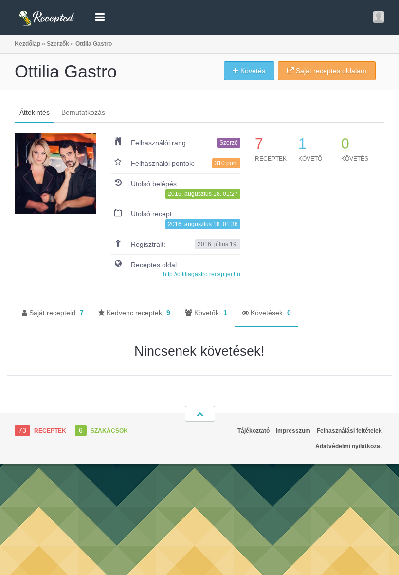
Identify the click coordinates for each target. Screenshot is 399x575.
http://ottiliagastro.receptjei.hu (201, 274)
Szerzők (58, 43)
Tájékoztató (253, 430)
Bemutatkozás (83, 112)
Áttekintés (34, 112)
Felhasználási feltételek (349, 430)
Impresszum (293, 430)
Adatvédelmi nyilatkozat (348, 446)
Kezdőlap (27, 43)
